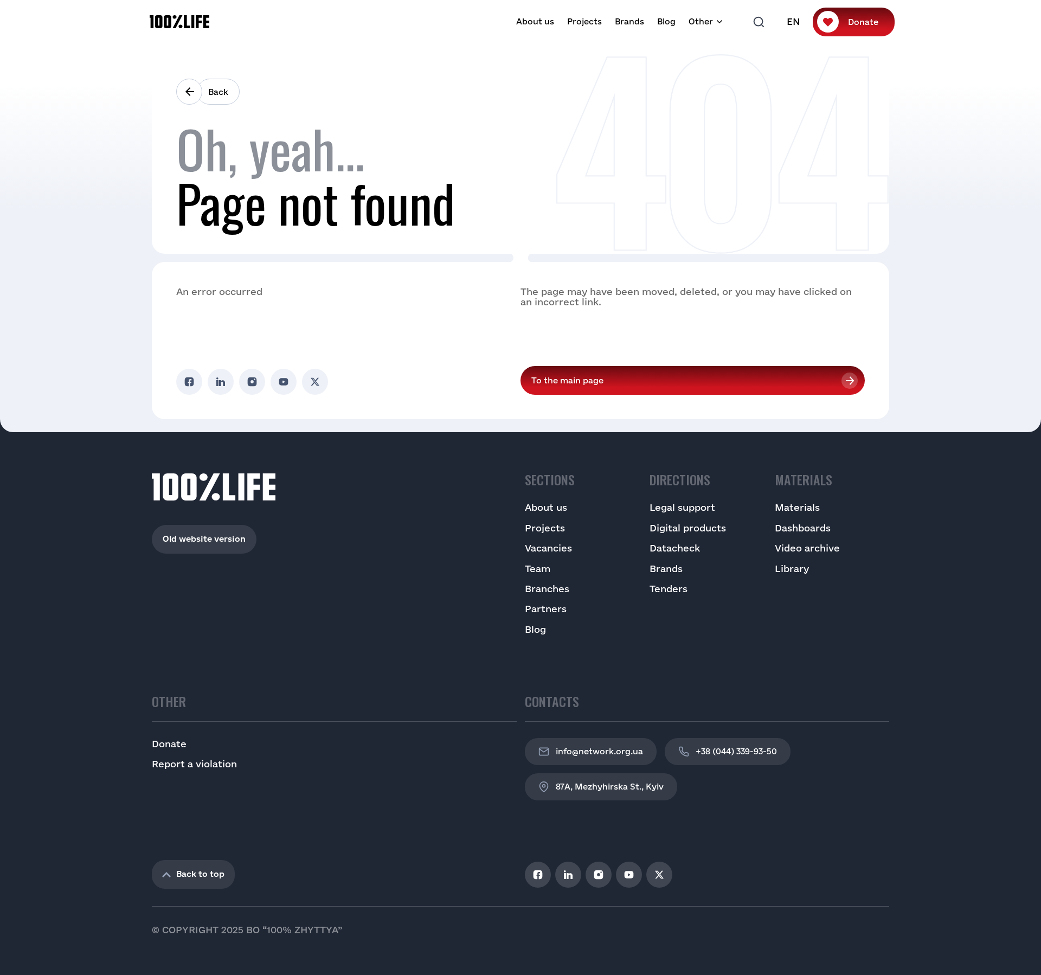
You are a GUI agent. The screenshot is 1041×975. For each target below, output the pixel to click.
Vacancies (548, 548)
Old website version (204, 538)
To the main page (567, 380)
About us (535, 21)
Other (701, 21)
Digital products (688, 528)
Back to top (200, 873)
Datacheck (675, 548)
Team (537, 568)
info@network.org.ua (599, 751)
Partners (546, 609)
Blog (666, 21)
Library (792, 568)
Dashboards (803, 528)
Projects (584, 21)
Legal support (682, 507)
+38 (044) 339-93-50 (736, 751)
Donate (863, 22)
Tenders (668, 588)
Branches (547, 588)
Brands (629, 21)
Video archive (807, 548)
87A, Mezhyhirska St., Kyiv (610, 786)
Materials (797, 507)
